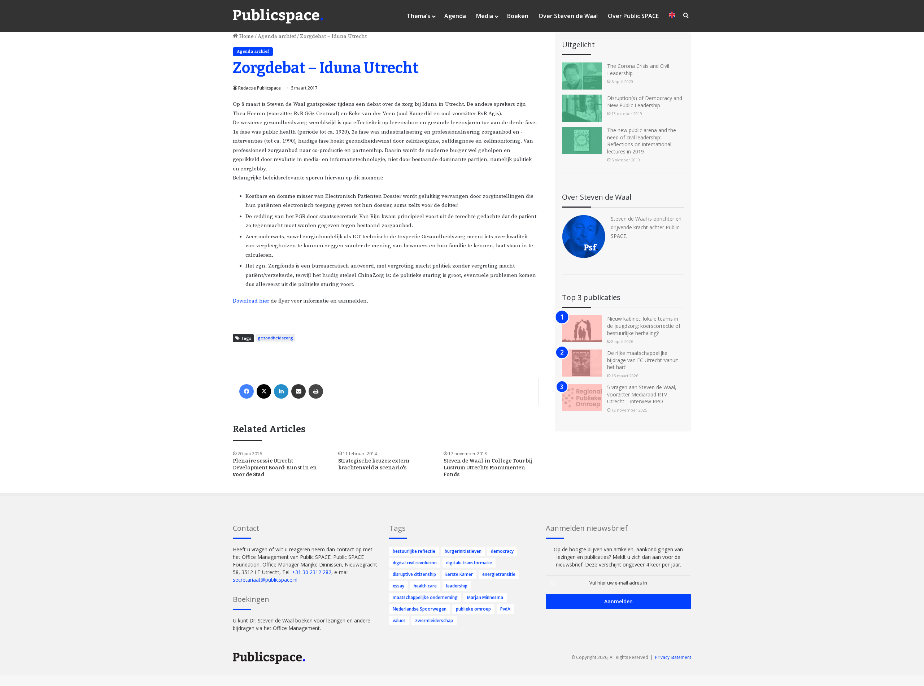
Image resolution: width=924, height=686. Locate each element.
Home (246, 36)
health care (425, 586)
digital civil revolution (415, 563)
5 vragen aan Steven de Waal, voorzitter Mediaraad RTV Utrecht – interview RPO (641, 394)
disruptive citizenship (414, 574)
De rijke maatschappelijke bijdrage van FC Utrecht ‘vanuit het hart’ (642, 359)
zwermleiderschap (434, 620)
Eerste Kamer (459, 574)
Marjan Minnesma (485, 597)
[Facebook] (246, 391)
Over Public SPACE (633, 16)
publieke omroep (473, 609)
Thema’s (418, 16)
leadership (456, 586)
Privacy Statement (673, 657)
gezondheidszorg (275, 337)
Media (484, 16)
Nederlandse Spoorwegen (419, 609)
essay (398, 586)
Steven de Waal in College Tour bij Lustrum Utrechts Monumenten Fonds (488, 468)
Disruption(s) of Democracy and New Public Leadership (644, 102)
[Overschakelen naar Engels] (672, 16)
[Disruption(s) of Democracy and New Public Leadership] (582, 108)
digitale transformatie (469, 563)
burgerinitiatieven (463, 551)
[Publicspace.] (278, 16)
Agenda (455, 16)
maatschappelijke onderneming (425, 597)
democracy (502, 551)
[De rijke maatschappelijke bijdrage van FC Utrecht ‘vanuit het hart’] (582, 363)
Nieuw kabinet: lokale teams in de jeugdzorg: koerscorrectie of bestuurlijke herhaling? (643, 325)
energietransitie (498, 574)
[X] (264, 391)
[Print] (316, 391)
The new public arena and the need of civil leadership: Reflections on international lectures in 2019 (641, 141)
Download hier (251, 301)
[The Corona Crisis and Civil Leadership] (582, 76)
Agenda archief (277, 36)
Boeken (517, 16)
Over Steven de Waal (568, 16)
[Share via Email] (298, 391)
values (399, 620)
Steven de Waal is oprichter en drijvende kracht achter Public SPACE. (646, 227)
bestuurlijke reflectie (414, 551)
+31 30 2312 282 (311, 572)
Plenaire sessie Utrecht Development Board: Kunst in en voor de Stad (275, 468)
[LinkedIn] (281, 391)
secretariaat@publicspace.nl (265, 579)
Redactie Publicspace (259, 88)
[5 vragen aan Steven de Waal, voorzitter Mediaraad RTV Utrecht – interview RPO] (582, 397)
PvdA (505, 609)
